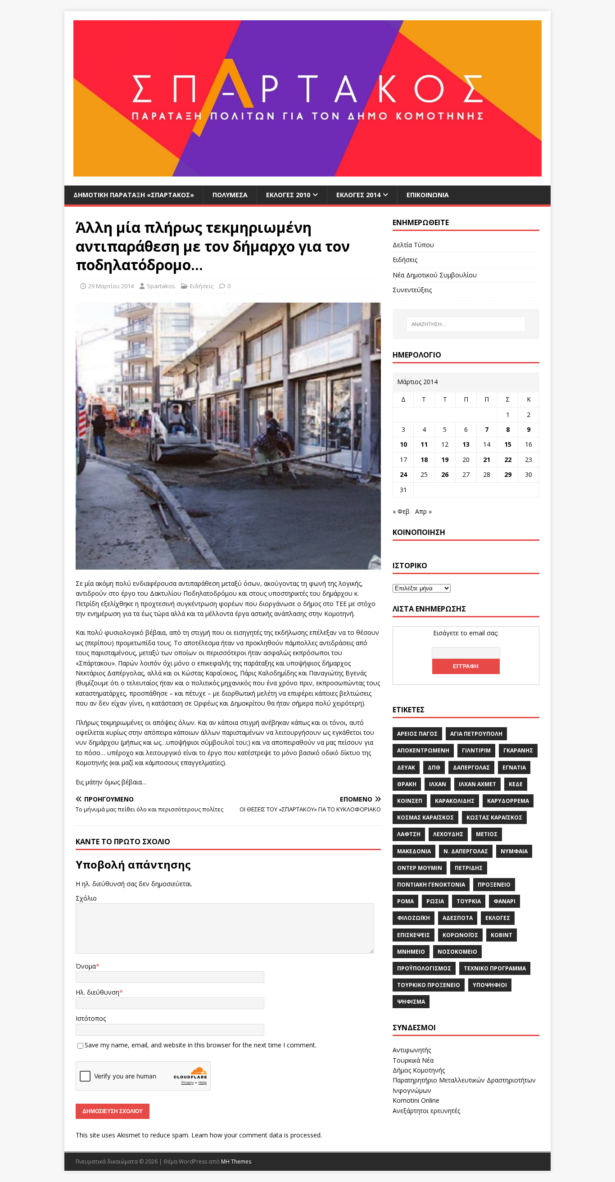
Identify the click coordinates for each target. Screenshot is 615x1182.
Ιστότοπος (91, 1018)
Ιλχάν (437, 784)
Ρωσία (435, 901)
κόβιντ (501, 935)
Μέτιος (486, 834)
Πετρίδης (469, 868)
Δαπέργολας (471, 767)
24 (403, 474)
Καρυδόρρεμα (508, 801)
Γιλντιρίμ (476, 750)
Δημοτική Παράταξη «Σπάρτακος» (133, 194)
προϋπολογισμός (424, 968)
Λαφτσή (409, 834)
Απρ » (423, 511)
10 (403, 444)
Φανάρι (504, 901)
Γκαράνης (518, 750)
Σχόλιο (86, 898)
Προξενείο (494, 884)
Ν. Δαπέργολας (465, 851)
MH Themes (236, 1161)
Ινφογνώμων (412, 1090)
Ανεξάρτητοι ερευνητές (426, 1110)
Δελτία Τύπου (413, 244)
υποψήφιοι (490, 985)
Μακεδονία (414, 851)
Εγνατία (514, 767)
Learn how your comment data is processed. (256, 1135)
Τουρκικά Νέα (413, 1060)
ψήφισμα (411, 1001)
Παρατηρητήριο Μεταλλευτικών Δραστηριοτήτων (464, 1080)
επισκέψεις (413, 935)
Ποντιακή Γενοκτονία (431, 884)
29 (507, 474)
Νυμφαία (514, 851)
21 (486, 459)
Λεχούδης (448, 834)
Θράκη (406, 784)
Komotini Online (416, 1100)
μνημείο (411, 952)
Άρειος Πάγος (417, 734)
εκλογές (497, 918)
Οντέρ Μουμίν (419, 868)
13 (466, 444)
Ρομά (405, 901)
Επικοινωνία (428, 194)
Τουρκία (469, 901)
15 (507, 444)
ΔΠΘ (434, 767)
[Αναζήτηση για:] (466, 324)
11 (424, 444)
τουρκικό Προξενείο (428, 985)
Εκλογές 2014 (358, 194)
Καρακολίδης (455, 801)
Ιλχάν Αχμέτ (477, 784)
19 (444, 459)
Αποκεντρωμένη (423, 750)
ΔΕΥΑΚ (406, 767)
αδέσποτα (458, 918)
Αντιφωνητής (412, 1050)
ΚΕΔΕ (516, 784)
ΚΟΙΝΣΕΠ (409, 801)
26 (444, 474)
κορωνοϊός (460, 935)
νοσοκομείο (457, 952)
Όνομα (86, 966)
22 (507, 459)
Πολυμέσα (230, 194)
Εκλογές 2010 (288, 194)
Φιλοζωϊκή (413, 918)
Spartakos (161, 286)
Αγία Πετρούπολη (476, 734)
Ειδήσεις (201, 286)
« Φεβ (401, 511)
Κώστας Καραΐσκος (494, 817)
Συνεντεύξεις (412, 289)
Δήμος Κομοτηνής (419, 1070)
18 (424, 459)
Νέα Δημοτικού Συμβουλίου (435, 275)
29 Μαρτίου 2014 (111, 286)
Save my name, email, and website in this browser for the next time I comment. (201, 1045)
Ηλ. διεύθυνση (97, 992)
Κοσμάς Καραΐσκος (425, 817)
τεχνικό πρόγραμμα (495, 968)
